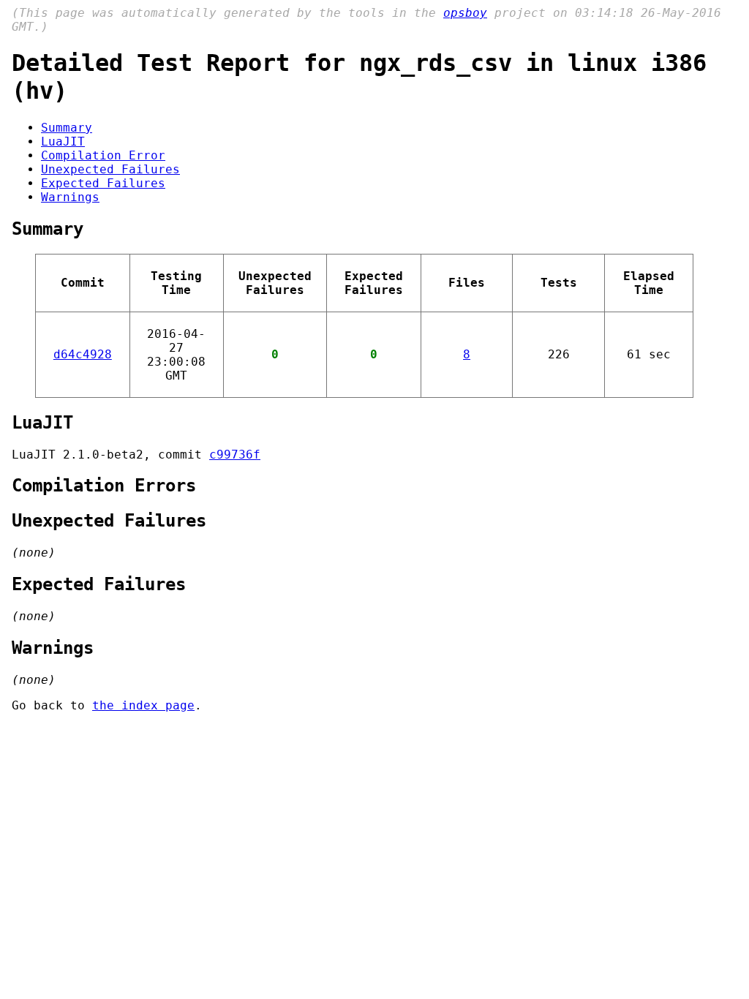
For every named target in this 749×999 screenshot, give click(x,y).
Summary (66, 128)
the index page (143, 705)
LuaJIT (63, 141)
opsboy (465, 13)
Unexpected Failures (110, 169)
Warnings (70, 197)
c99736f (234, 454)
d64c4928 (82, 354)
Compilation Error (103, 155)
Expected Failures (103, 183)
